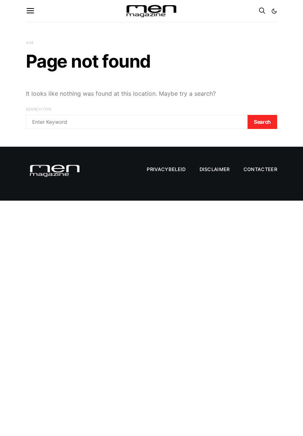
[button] (274, 11)
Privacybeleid (166, 169)
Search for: (39, 109)
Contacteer (260, 169)
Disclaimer (215, 169)
